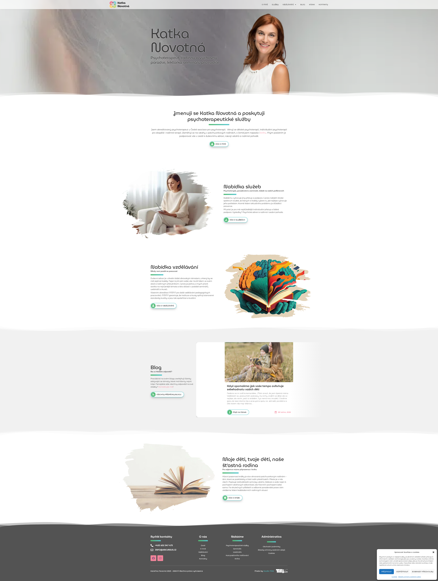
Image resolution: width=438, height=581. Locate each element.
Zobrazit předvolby (422, 571)
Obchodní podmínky (271, 547)
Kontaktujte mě (165, 387)
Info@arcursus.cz (165, 549)
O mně (265, 5)
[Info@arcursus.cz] (152, 550)
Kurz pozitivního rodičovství (237, 555)
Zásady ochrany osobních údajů (409, 577)
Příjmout (386, 571)
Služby (275, 5)
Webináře (237, 552)
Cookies (394, 577)
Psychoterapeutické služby (237, 545)
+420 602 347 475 (164, 545)
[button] (433, 552)
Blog (302, 5)
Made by (259, 571)
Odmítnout (402, 571)
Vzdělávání (288, 5)
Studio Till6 (268, 571)
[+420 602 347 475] (152, 545)
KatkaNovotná (123, 4)
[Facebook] (153, 558)
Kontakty (323, 5)
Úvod (203, 545)
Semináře (237, 549)
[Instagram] (160, 558)
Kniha (312, 5)
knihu (263, 133)
